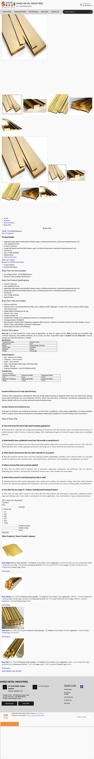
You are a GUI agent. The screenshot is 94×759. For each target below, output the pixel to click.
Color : (13, 599)
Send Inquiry (20, 262)
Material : (36, 563)
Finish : (46, 563)
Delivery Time (8, 313)
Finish (6, 293)
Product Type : (18, 567)
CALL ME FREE (16, 671)
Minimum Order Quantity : (20, 563)
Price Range (8, 274)
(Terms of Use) (40, 713)
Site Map (67, 703)
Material (7, 297)
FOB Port (7, 304)
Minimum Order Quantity (12, 276)
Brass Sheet (6, 563)
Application (8, 288)
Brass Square (6, 596)
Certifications (8, 326)
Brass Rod (5, 630)
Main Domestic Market (11, 322)
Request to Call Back (9, 262)
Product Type (8, 284)
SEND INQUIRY (7, 671)
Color (6, 286)
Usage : (46, 664)
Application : (69, 563)
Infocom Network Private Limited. (35, 715)
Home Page (7, 12)
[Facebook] (81, 687)
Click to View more (10, 257)
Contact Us (55, 12)
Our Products (33, 12)
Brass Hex (5, 662)
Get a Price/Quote (8, 233)
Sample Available (9, 315)
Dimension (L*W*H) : (46, 565)
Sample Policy (8, 318)
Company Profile (20, 12)
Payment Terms (9, 307)
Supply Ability (8, 311)
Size (5, 295)
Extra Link (44, 12)
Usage (6, 290)
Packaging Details (10, 320)
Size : (21, 565)
